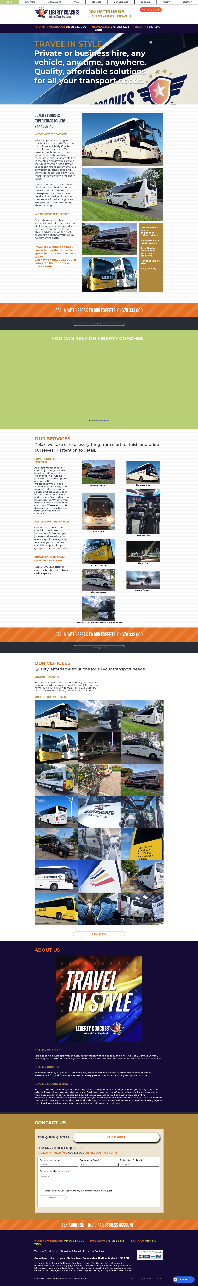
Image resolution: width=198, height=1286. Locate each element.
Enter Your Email (89, 1160)
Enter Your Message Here (54, 1171)
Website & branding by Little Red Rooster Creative (143, 1279)
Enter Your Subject (131, 1160)
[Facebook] (151, 42)
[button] (138, 1039)
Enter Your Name (50, 1160)
